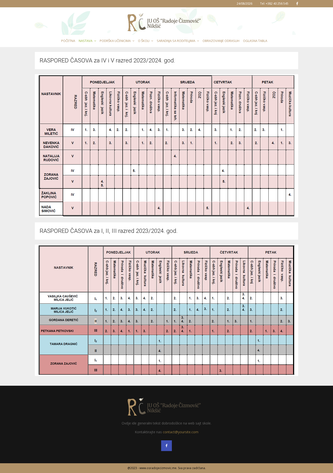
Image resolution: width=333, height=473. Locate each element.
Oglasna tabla (255, 41)
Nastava (85, 41)
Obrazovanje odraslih (221, 41)
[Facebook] (166, 445)
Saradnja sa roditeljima (176, 41)
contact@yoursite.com (180, 432)
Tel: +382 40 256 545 (274, 3)
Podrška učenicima (115, 41)
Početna (68, 41)
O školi (143, 41)
